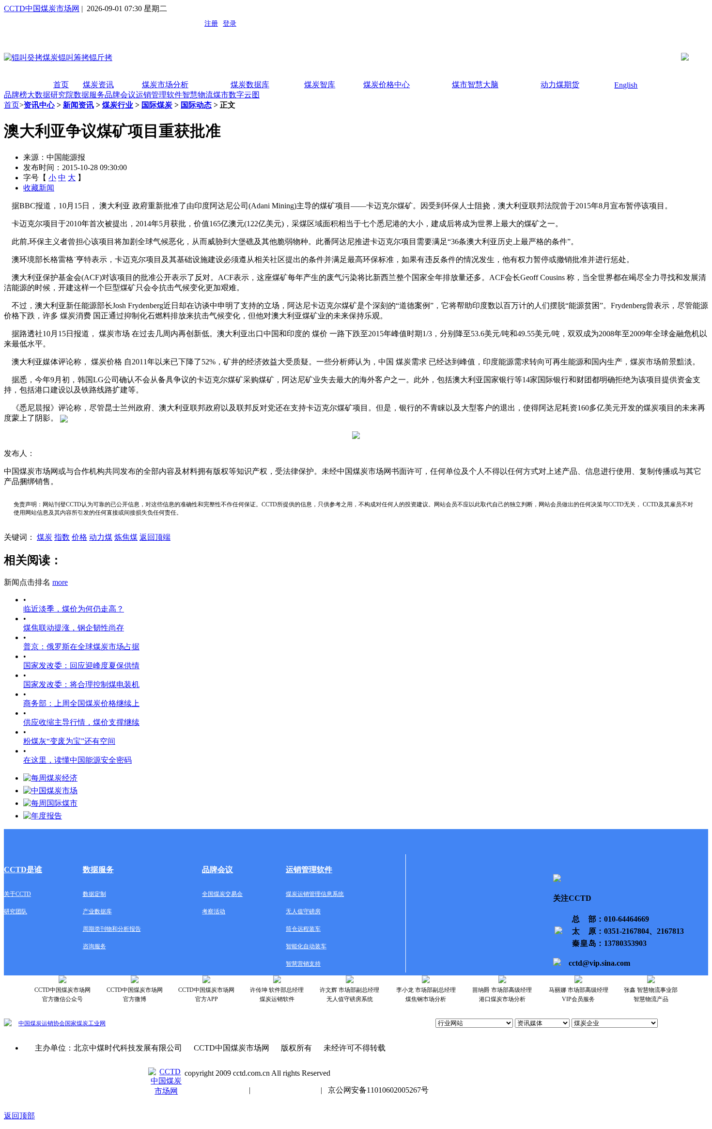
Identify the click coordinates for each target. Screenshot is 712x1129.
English (625, 85)
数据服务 (89, 95)
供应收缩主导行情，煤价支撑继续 (81, 722)
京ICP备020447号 (214, 1090)
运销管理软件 (159, 95)
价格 (79, 537)
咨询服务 (94, 946)
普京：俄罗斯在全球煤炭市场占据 (81, 647)
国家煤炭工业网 (85, 1023)
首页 (61, 84)
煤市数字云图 (236, 95)
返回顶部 (19, 1116)
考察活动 (213, 911)
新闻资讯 (78, 105)
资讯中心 (39, 105)
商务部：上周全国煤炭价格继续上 (81, 703)
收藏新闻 (38, 188)
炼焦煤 (126, 537)
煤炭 (44, 537)
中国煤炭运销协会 (41, 1023)
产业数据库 (97, 911)
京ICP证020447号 (285, 1090)
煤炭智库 (319, 84)
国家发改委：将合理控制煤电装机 (81, 684)
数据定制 (94, 894)
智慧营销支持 (303, 963)
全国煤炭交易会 (222, 894)
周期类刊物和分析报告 (112, 928)
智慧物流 (197, 95)
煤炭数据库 (250, 84)
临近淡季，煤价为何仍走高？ (73, 609)
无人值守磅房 (303, 911)
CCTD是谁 (23, 869)
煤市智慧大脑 (475, 84)
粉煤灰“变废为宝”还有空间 (69, 741)
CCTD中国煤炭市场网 (41, 8)
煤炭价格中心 (386, 84)
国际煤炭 (156, 105)
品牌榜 (15, 95)
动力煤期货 (560, 84)
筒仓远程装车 (303, 928)
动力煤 (100, 537)
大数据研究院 (50, 95)
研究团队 (15, 911)
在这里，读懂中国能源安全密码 (77, 760)
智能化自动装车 (306, 946)
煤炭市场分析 (165, 84)
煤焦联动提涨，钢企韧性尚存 (73, 628)
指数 (62, 537)
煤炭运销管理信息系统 (315, 894)
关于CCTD (17, 894)
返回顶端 (154, 537)
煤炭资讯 (98, 84)
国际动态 (196, 105)
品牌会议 (120, 95)
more (60, 582)
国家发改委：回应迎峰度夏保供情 (81, 665)
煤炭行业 (117, 105)
